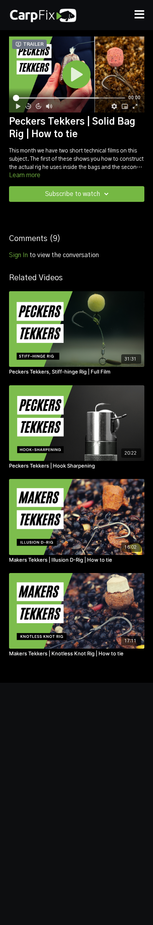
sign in (18, 255)
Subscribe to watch (72, 194)
